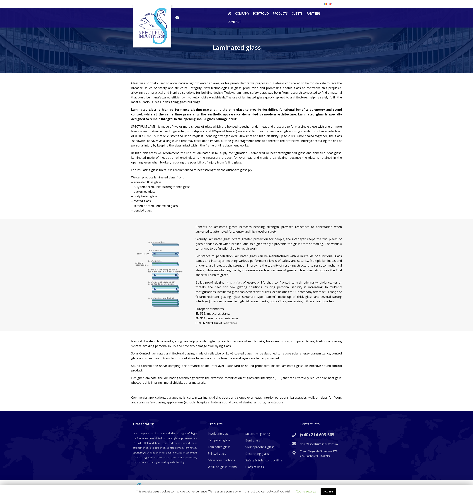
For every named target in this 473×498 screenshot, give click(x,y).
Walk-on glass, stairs (222, 467)
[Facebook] (177, 18)
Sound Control (141, 366)
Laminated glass (219, 447)
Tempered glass (219, 440)
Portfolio (261, 13)
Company (242, 13)
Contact (234, 22)
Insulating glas (218, 434)
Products (280, 13)
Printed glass (217, 453)
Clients (297, 13)
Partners (314, 13)
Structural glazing (257, 434)
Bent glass (252, 440)
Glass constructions (221, 460)
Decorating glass (257, 454)
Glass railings (254, 467)
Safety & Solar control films (264, 460)
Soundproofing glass (259, 447)
